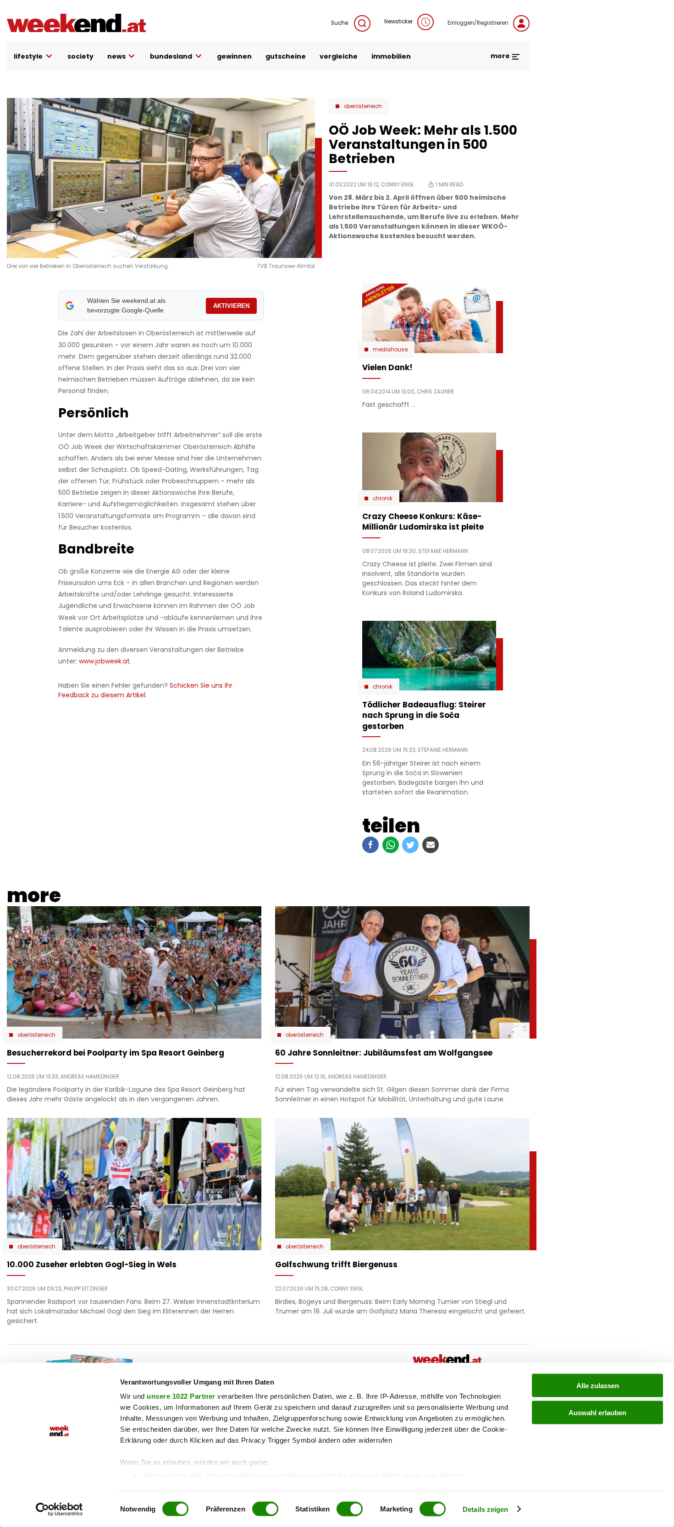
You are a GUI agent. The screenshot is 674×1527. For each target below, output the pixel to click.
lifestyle (28, 56)
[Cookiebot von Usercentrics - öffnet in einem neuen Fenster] (59, 1509)
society (80, 56)
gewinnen (234, 56)
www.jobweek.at (104, 661)
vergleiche (339, 56)
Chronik (382, 498)
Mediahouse (390, 349)
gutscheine (285, 56)
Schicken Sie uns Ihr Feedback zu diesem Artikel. (145, 690)
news (116, 56)
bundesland (171, 56)
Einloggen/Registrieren (477, 23)
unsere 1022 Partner (181, 1396)
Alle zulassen (597, 1386)
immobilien (391, 56)
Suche (340, 23)
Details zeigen (485, 1509)
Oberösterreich (363, 106)
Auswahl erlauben (597, 1412)
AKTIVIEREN (231, 305)
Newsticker (398, 21)
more (501, 55)
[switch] (265, 1508)
